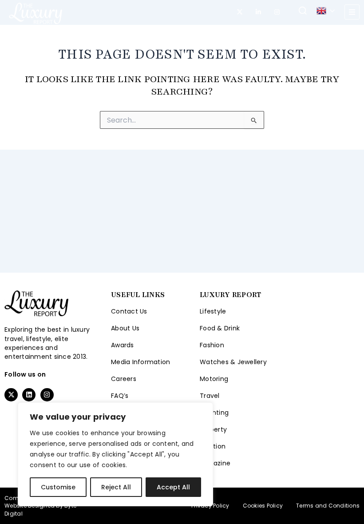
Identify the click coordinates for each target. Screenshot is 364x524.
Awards (122, 345)
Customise (58, 487)
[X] (239, 12)
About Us (125, 328)
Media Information (140, 361)
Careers (123, 378)
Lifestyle (213, 311)
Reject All (116, 487)
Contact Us (129, 311)
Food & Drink (220, 328)
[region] (115, 454)
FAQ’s (119, 395)
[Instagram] (277, 12)
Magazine (215, 463)
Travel (210, 395)
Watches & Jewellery (233, 361)
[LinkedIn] (258, 12)
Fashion (212, 345)
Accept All (173, 487)
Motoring (214, 378)
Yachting (214, 412)
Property (213, 429)
